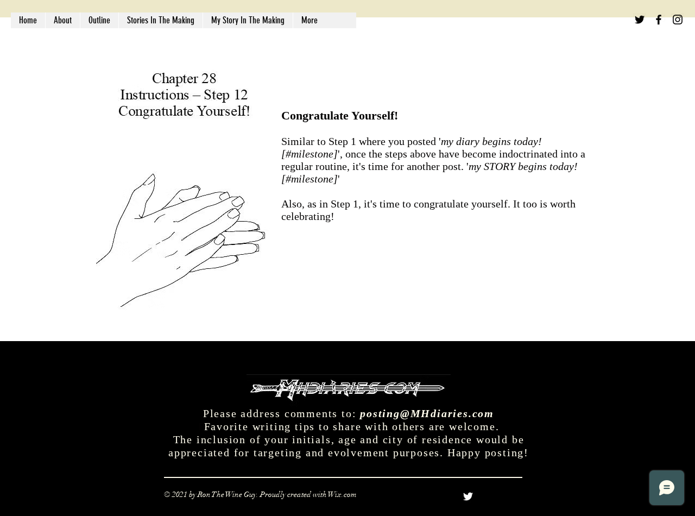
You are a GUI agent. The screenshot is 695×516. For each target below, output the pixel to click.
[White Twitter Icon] (468, 496)
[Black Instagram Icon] (677, 19)
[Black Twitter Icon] (639, 19)
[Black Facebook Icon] (658, 19)
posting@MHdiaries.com (427, 413)
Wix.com (342, 494)
